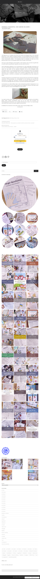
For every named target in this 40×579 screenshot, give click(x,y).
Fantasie (15, 118)
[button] (20, 194)
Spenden (20, 149)
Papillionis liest (20, 12)
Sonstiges (3, 536)
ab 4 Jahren (3, 501)
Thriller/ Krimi (4, 538)
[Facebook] (5, 157)
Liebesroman (4, 526)
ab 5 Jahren (3, 503)
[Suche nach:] (20, 171)
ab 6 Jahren (3, 505)
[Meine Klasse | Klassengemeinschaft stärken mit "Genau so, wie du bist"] (33, 464)
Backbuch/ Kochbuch (5, 513)
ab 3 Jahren (3, 499)
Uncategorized (4, 542)
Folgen (4, 165)
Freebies (3, 515)
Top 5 (3, 540)
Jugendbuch (19, 553)
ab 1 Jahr (3, 490)
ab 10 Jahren (4, 492)
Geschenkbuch (4, 517)
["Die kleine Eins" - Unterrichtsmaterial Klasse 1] (7, 464)
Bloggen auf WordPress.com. (20, 577)
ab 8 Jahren (3, 509)
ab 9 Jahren (3, 511)
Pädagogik (3, 528)
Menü (20, 1)
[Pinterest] (8, 157)
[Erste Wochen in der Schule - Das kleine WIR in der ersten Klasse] (17, 464)
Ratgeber (3, 530)
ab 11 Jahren (3, 494)
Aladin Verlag (11, 118)
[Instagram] (3, 157)
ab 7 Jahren (3, 507)
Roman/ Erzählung (5, 532)
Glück (18, 118)
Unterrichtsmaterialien (5, 544)
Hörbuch (3, 519)
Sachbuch (3, 534)
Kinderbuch (25, 553)
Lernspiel (3, 524)
